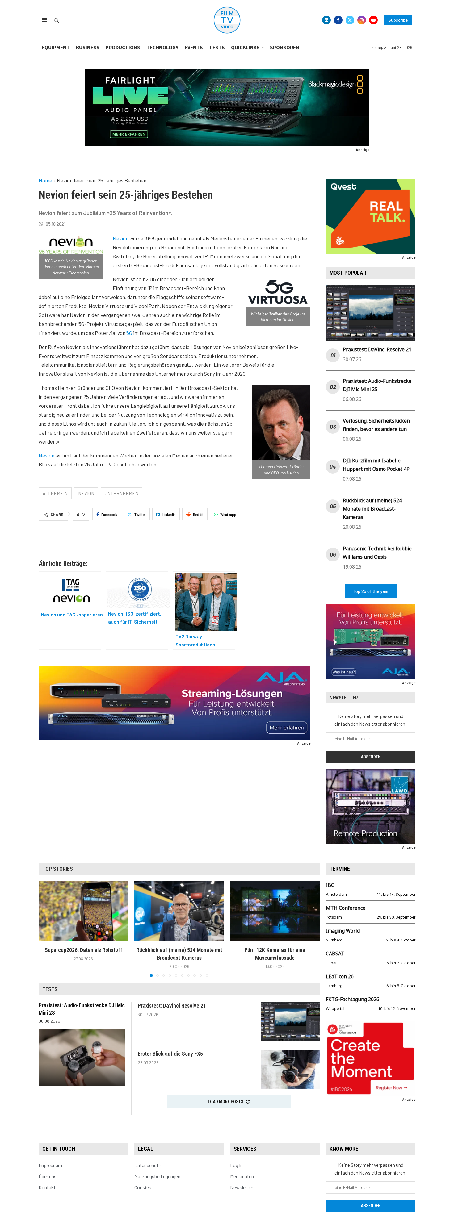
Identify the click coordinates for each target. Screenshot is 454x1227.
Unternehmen (121, 493)
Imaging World (343, 930)
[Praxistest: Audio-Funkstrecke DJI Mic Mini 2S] (82, 1057)
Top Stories (57, 869)
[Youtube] (373, 20)
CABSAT (335, 953)
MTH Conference (345, 907)
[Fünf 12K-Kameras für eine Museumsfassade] (275, 911)
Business (87, 47)
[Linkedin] (326, 20)
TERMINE (340, 869)
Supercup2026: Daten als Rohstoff (83, 950)
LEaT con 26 (340, 976)
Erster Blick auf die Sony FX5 (170, 1053)
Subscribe (398, 20)
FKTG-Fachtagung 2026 (352, 999)
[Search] (56, 20)
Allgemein (55, 493)
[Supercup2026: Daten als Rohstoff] (83, 911)
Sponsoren (284, 47)
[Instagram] (361, 20)
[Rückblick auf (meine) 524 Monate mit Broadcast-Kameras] (179, 911)
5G (129, 333)
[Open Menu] (44, 20)
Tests (217, 47)
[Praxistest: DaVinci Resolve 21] (290, 1021)
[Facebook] (338, 20)
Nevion (120, 238)
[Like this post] (83, 514)
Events (194, 47)
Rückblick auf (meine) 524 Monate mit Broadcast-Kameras (372, 508)
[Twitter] (350, 20)
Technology (162, 47)
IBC (330, 885)
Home (45, 180)
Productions (123, 47)
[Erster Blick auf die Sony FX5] (290, 1069)
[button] (47, 929)
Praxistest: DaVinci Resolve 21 (377, 349)
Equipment (56, 47)
